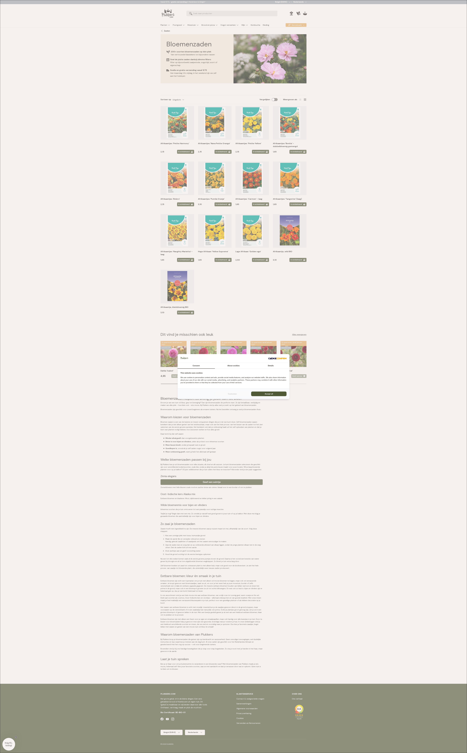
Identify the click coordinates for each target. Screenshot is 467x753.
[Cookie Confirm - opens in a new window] (277, 358)
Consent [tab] (196, 366)
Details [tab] (271, 366)
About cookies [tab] (233, 366)
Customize (232, 394)
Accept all (269, 394)
